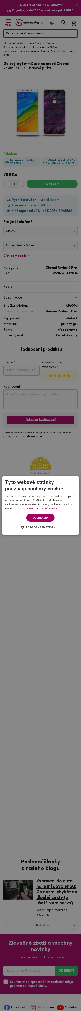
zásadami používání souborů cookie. (36, 508)
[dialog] (40, 505)
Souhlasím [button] (40, 517)
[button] (40, 527)
